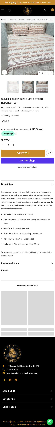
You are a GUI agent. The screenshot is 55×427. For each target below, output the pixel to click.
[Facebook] (4, 380)
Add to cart (23, 153)
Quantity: (5, 140)
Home (3, 19)
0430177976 (12, 369)
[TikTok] (16, 380)
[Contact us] (50, 422)
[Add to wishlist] (49, 153)
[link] (14, 329)
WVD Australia (39, 424)
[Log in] (44, 10)
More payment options (27, 167)
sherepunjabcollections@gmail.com (22, 373)
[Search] (10, 10)
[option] (27, 49)
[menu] (2, 10)
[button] (46, 73)
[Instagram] (10, 380)
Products (12, 19)
